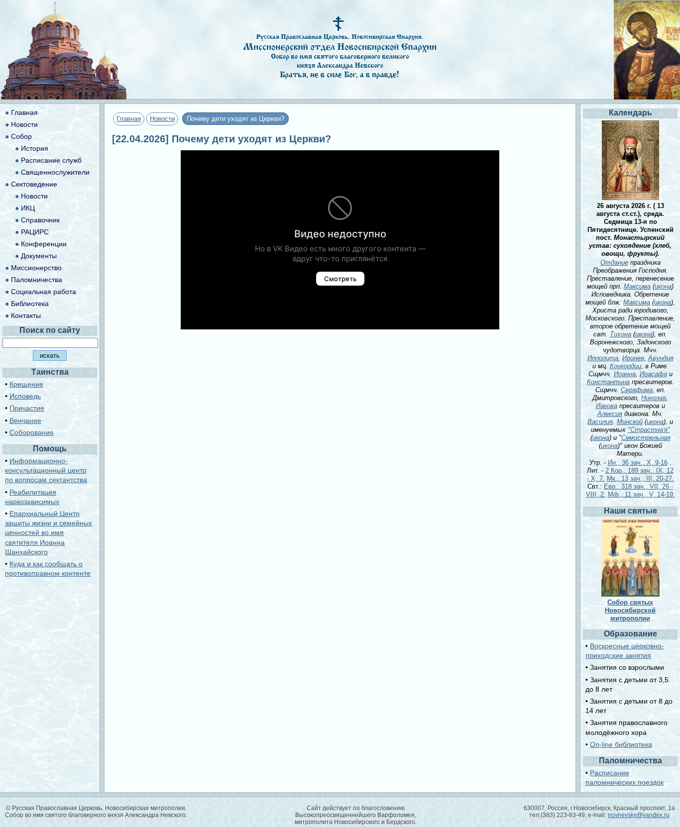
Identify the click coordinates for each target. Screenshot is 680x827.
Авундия (661, 358)
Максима (637, 286)
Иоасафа (653, 374)
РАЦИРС (35, 232)
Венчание (25, 420)
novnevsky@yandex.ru (639, 815)
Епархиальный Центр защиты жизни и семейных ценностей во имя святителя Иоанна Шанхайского (48, 533)
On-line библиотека (621, 744)
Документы (39, 256)
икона (663, 286)
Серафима (637, 390)
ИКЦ (28, 208)
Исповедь (25, 396)
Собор (21, 136)
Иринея (633, 358)
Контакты (26, 315)
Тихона (620, 334)
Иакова (606, 406)
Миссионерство (36, 268)
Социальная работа (43, 292)
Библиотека (30, 304)
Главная (128, 118)
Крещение (26, 384)
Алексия (609, 413)
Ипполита (602, 358)
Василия (600, 421)
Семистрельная (646, 437)
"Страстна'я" (649, 429)
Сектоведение (34, 184)
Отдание (614, 262)
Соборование (31, 432)
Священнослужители (55, 172)
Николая (653, 398)
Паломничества (36, 280)
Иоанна (625, 374)
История (34, 148)
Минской (630, 421)
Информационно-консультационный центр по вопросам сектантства (46, 470)
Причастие (26, 408)
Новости (162, 118)
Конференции (44, 244)
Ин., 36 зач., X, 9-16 (638, 462)
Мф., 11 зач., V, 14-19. (641, 494)
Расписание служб (51, 160)
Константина (608, 382)
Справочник (40, 220)
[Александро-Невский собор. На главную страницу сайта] (63, 97)
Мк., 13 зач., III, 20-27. (640, 478)
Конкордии (625, 366)
